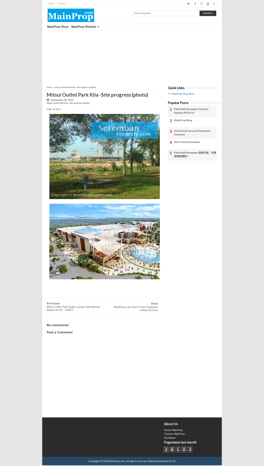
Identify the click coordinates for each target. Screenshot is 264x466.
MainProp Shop (57, 26)
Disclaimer (170, 437)
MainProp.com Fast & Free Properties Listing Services (136, 308)
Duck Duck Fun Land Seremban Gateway (192, 132)
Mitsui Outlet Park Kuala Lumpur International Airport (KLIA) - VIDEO (73, 308)
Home (49, 87)
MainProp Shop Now (183, 93)
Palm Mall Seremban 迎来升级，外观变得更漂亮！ (195, 154)
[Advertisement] (132, 57)
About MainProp (173, 429)
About (51, 3)
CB (173, 461)
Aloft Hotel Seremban (187, 141)
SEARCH (207, 13)
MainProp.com (117, 461)
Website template (158, 461)
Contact (61, 3)
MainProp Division (83, 26)
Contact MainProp (174, 433)
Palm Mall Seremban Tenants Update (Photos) (191, 110)
